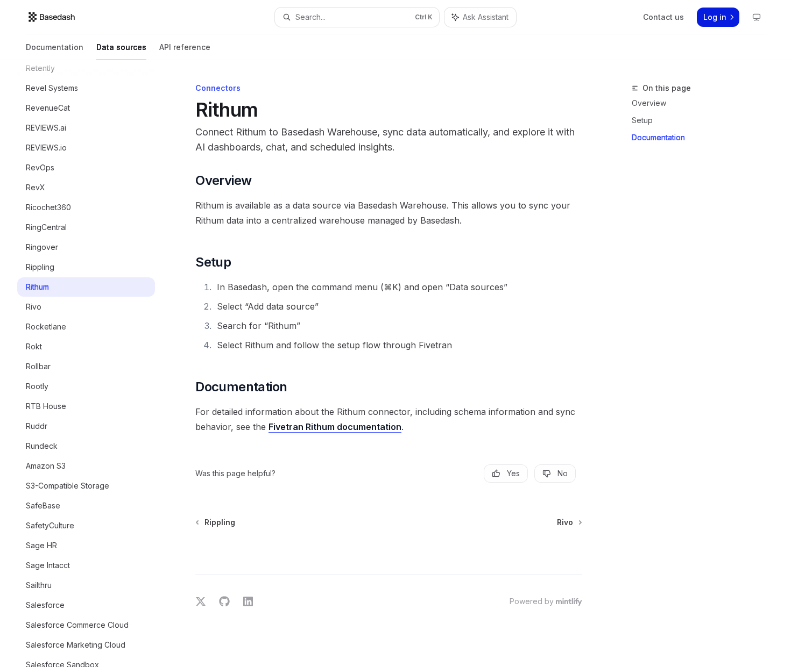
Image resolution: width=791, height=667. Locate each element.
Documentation (54, 47)
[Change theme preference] (756, 17)
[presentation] (94, 363)
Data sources (121, 47)
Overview (649, 102)
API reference (184, 47)
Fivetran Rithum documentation (335, 426)
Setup (642, 120)
